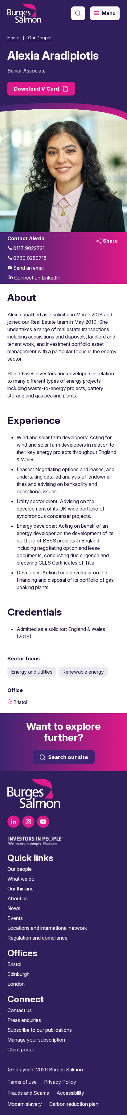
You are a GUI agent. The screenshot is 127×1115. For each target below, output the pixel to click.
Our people (19, 869)
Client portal (20, 1050)
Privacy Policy (60, 1082)
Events (15, 918)
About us (17, 898)
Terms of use (22, 1082)
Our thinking (20, 889)
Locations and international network (47, 928)
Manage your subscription (36, 1040)
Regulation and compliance (37, 938)
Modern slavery (24, 1104)
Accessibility (70, 1093)
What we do (21, 879)
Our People (39, 37)
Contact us (19, 1010)
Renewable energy (83, 672)
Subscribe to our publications (39, 1030)
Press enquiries (24, 1020)
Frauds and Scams (28, 1093)
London (16, 984)
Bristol (14, 964)
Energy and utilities (31, 672)
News (13, 908)
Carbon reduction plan (73, 1104)
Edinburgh (18, 974)
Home (13, 37)
